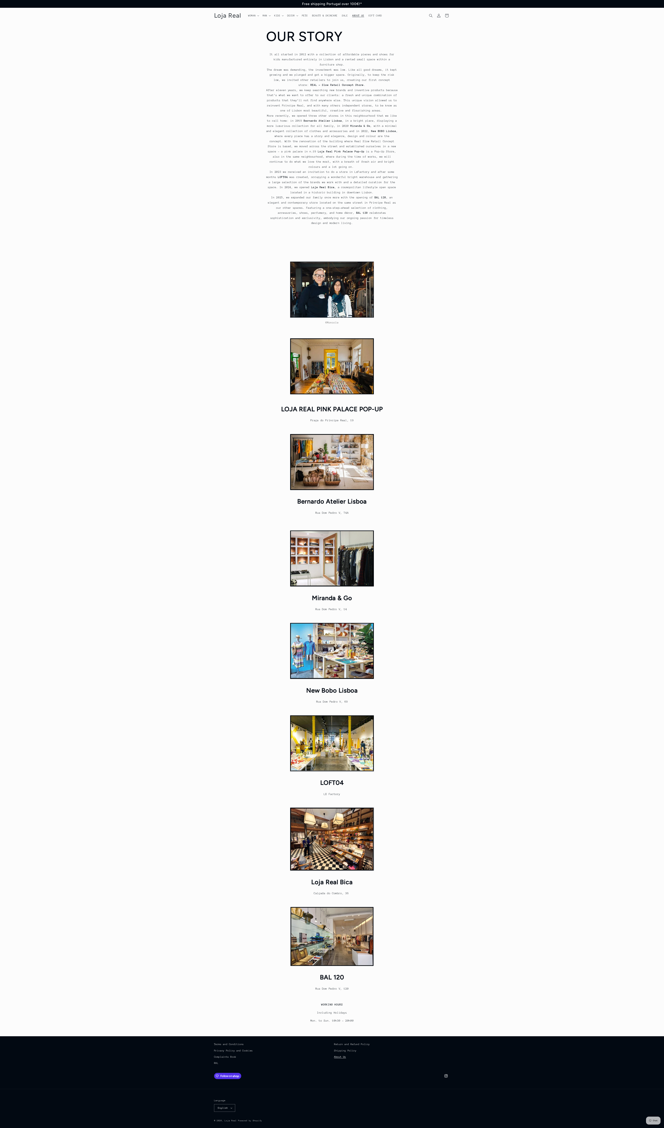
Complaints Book (225, 1056)
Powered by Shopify (250, 1121)
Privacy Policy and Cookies (233, 1050)
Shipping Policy (345, 1050)
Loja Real (231, 1121)
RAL (216, 1063)
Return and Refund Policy (352, 1044)
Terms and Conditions (229, 1044)
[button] (253, 15)
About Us (340, 1056)
